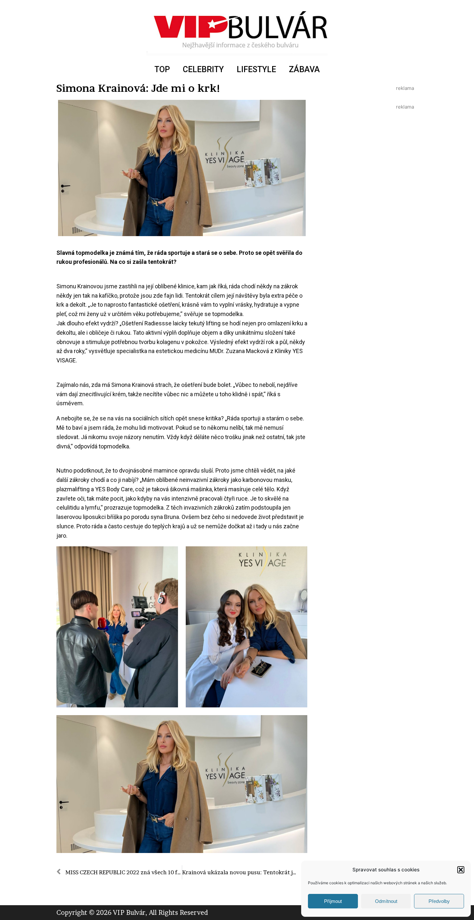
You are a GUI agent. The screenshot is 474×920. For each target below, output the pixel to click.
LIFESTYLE (256, 69)
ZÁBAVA (304, 69)
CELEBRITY (203, 69)
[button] (461, 870)
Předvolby (439, 901)
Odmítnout (386, 901)
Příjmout (333, 901)
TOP (162, 69)
